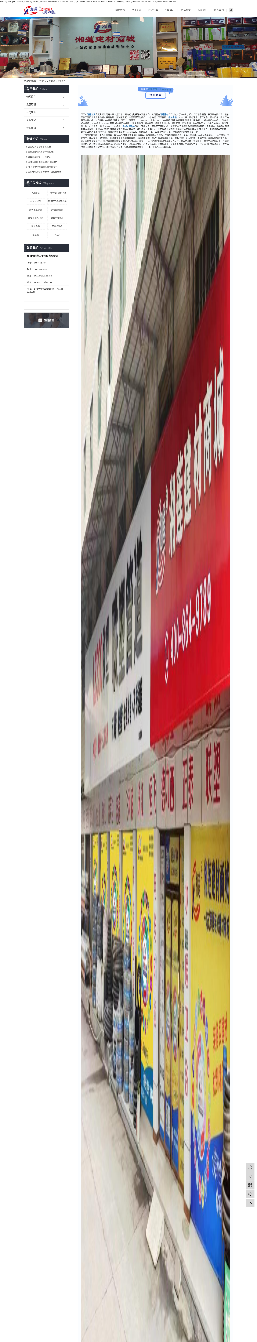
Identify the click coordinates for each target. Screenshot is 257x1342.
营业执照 (31, 128)
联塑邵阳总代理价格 (57, 201)
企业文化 (31, 120)
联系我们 (219, 10)
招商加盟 (186, 10)
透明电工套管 (35, 210)
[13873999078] (250, 1176)
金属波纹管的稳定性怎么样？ (41, 152)
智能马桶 (35, 226)
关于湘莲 (136, 10)
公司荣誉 (31, 112)
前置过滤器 (35, 201)
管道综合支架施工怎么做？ (40, 147)
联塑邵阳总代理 (35, 218)
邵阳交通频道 (57, 210)
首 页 (41, 81)
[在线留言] (250, 1194)
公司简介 (31, 96)
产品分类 (153, 10)
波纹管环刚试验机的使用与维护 (42, 162)
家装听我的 (57, 226)
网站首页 (120, 10)
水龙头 (57, 235)
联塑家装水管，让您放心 (39, 157)
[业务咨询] (250, 1167)
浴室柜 (35, 235)
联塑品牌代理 (57, 218)
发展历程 (31, 104)
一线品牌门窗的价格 (57, 193)
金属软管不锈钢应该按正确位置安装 (44, 172)
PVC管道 (36, 193)
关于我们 (51, 81)
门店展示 (169, 10)
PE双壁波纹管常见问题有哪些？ (43, 167)
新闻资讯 (202, 10)
